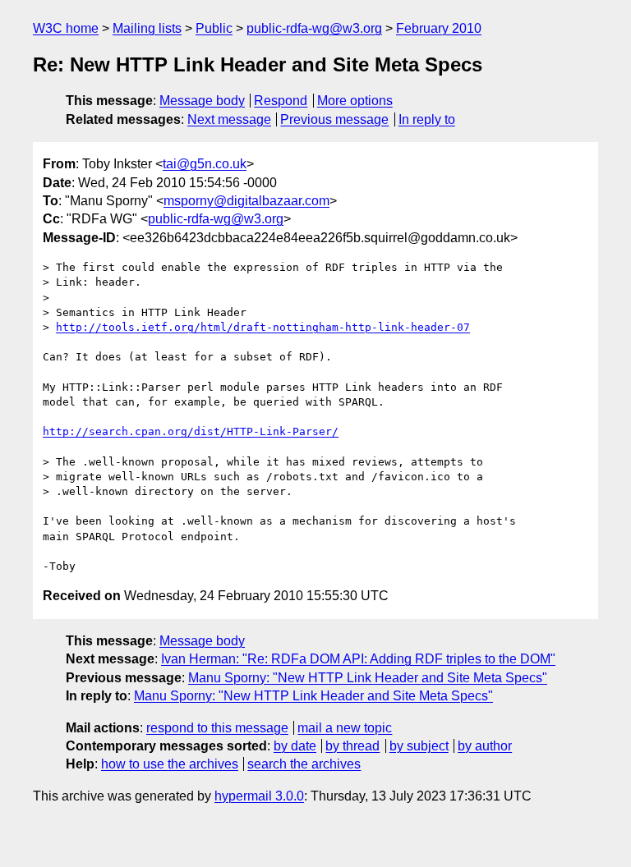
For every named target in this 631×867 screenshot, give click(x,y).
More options (355, 101)
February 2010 (438, 28)
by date (295, 746)
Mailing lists (147, 28)
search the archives (304, 764)
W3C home (66, 28)
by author (485, 746)
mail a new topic (344, 728)
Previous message (334, 119)
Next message (229, 119)
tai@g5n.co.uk (204, 164)
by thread (352, 746)
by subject (419, 746)
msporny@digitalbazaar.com (246, 201)
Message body (202, 101)
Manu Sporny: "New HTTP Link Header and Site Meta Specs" (367, 678)
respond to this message (217, 728)
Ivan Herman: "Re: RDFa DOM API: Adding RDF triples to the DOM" (358, 659)
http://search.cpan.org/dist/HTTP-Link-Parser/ (191, 431)
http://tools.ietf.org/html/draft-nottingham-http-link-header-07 (263, 327)
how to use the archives (169, 764)
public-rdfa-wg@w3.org (314, 28)
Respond (280, 101)
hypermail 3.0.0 (259, 796)
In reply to (426, 119)
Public (214, 28)
